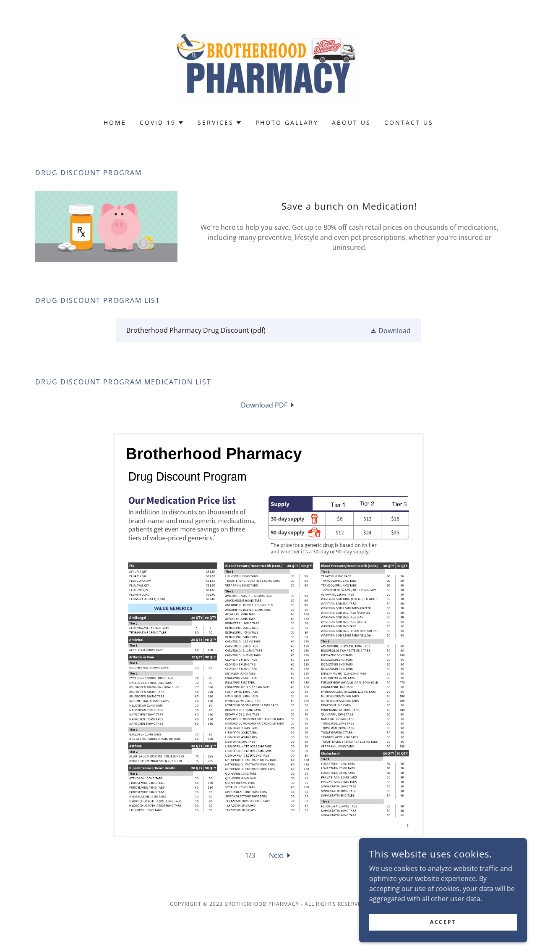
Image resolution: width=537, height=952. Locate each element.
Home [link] (115, 122)
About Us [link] (351, 122)
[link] (268, 64)
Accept (443, 922)
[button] (162, 123)
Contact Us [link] (408, 122)
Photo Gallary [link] (286, 122)
